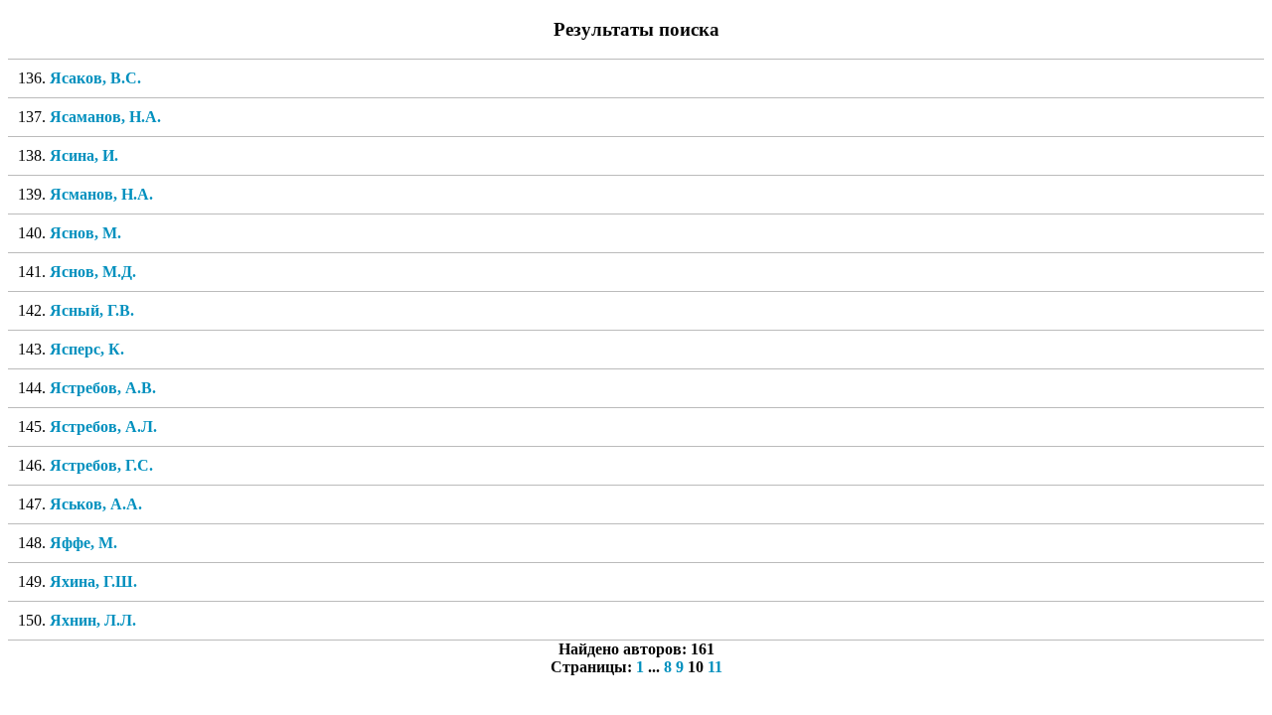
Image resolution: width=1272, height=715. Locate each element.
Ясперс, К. (87, 349)
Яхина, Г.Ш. (93, 581)
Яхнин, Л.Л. (93, 620)
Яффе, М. (83, 542)
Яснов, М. (85, 232)
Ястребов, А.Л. (103, 426)
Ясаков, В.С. (95, 78)
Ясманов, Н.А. (101, 194)
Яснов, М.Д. (93, 271)
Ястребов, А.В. (103, 387)
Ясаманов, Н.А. (105, 116)
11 (715, 666)
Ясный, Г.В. (92, 310)
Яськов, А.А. (96, 504)
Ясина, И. (84, 155)
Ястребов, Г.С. (101, 465)
